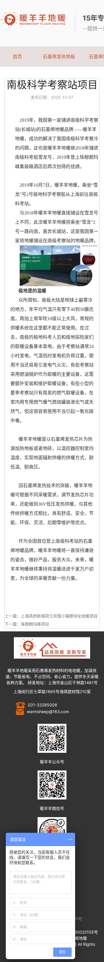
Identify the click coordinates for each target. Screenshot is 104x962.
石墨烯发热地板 (59, 56)
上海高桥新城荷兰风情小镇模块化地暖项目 (59, 615)
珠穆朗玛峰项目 (35, 624)
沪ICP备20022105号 (79, 932)
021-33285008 (42, 704)
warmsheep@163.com (48, 711)
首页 (17, 56)
